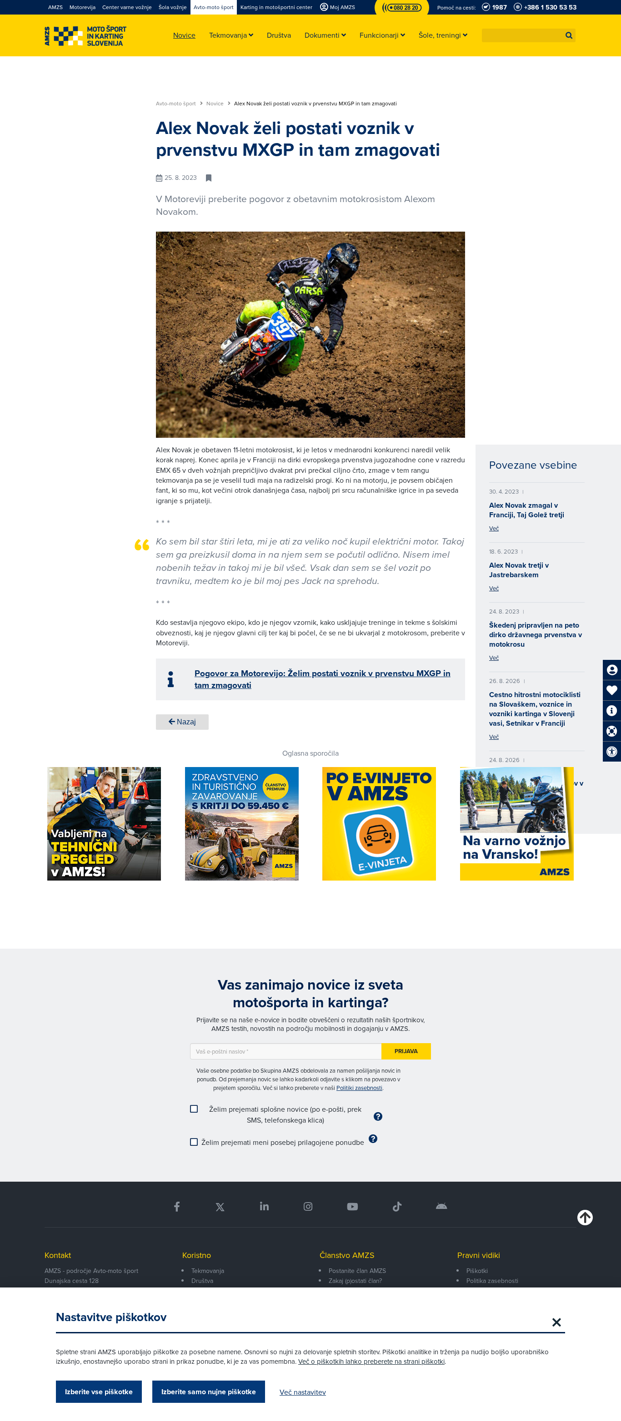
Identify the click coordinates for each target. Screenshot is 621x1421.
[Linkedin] (264, 1207)
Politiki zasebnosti (359, 1088)
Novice (215, 103)
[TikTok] (397, 1207)
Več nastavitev (303, 1392)
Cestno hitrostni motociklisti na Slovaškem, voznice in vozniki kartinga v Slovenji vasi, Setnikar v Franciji (535, 708)
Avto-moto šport (176, 103)
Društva (202, 1280)
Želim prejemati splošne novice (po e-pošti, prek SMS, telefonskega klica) (285, 1114)
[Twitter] (220, 1207)
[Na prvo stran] (85, 35)
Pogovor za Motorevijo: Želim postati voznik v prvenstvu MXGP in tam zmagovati (323, 679)
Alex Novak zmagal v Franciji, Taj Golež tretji (526, 510)
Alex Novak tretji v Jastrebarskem (519, 570)
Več (494, 528)
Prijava (406, 1051)
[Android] (441, 1207)
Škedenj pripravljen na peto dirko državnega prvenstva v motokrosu (535, 634)
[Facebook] (177, 1207)
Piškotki (477, 1270)
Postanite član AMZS (357, 1270)
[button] (569, 35)
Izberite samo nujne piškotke (208, 1391)
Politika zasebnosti (492, 1280)
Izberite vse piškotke (99, 1391)
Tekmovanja (207, 1270)
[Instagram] (307, 1207)
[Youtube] (352, 1207)
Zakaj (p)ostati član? (355, 1280)
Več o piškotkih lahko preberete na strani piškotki (371, 1361)
